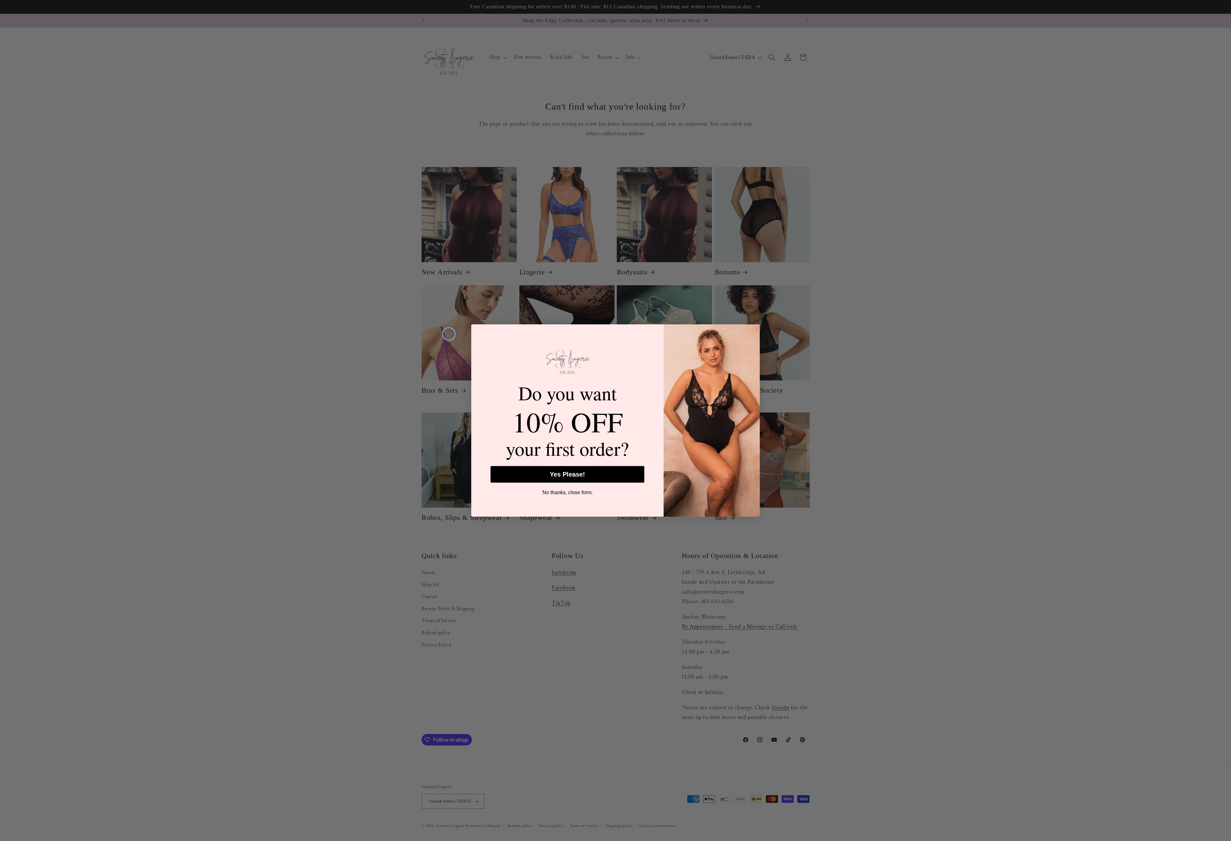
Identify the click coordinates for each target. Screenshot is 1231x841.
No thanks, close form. (567, 492)
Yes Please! (567, 474)
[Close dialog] (449, 334)
